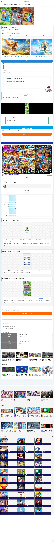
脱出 (43, 239)
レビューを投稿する (7, 72)
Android (19, 336)
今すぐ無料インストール (27, 134)
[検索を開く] (52, 1)
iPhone (22, 336)
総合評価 (5, 70)
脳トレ (43, 243)
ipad (25, 336)
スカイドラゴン (7, 173)
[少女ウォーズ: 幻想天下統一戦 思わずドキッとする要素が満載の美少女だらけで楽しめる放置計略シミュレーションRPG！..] (7, 397)
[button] (26, 177)
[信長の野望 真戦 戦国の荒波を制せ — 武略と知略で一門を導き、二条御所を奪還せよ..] (47, 397)
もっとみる (51, 390)
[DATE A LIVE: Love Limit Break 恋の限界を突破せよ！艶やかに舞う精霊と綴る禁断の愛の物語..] (33, 396)
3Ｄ (18, 345)
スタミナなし (20, 343)
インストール (49, 173)
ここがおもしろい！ (7, 63)
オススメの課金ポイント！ (9, 68)
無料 (18, 341)
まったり (41, 297)
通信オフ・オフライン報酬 (24, 341)
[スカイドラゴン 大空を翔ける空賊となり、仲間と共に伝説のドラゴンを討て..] (20, 397)
